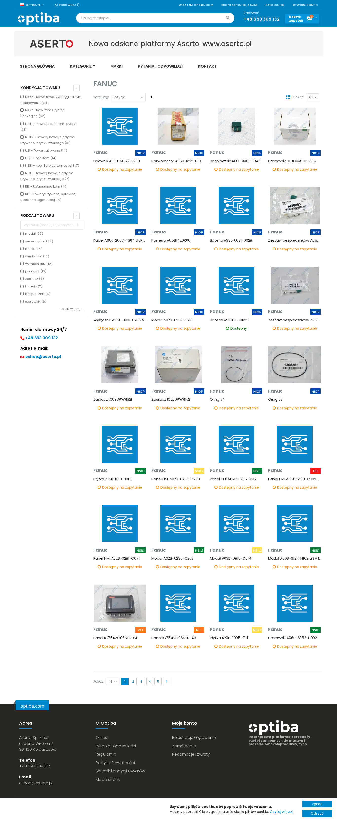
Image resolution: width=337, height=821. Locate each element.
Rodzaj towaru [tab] (37, 215)
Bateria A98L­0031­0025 (229, 320)
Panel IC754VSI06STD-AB (173, 637)
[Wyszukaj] (228, 18)
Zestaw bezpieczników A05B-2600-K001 (294, 240)
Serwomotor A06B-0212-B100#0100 (178, 161)
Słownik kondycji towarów (120, 771)
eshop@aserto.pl (43, 356)
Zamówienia (184, 746)
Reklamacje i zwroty (191, 754)
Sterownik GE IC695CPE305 (292, 161)
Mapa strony (108, 779)
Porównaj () (69, 5)
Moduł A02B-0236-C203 (172, 320)
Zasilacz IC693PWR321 (112, 399)
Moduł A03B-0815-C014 (230, 558)
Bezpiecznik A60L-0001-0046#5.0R (236, 161)
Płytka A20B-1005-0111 (229, 637)
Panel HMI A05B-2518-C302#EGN (294, 479)
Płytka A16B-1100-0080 (112, 479)
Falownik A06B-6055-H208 (116, 161)
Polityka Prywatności (115, 763)
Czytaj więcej (281, 811)
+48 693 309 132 (41, 338)
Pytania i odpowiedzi (116, 746)
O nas (101, 737)
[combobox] (155, 18)
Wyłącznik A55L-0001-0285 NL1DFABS (120, 320)
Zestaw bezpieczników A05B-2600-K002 (294, 320)
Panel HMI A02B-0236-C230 (175, 479)
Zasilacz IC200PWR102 (170, 399)
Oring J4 (217, 399)
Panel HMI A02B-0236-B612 (233, 479)
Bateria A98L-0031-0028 (231, 240)
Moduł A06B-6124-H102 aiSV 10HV (294, 558)
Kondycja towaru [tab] (40, 87)
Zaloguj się (275, 5)
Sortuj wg (100, 97)
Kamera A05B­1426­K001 (171, 240)
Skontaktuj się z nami (239, 5)
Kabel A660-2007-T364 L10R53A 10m (120, 240)
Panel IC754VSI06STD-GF (115, 637)
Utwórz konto (305, 5)
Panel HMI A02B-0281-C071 (116, 558)
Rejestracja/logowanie (194, 737)
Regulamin (106, 754)
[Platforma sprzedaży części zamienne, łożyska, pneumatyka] (38, 18)
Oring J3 (275, 399)
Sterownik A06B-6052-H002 (292, 637)
